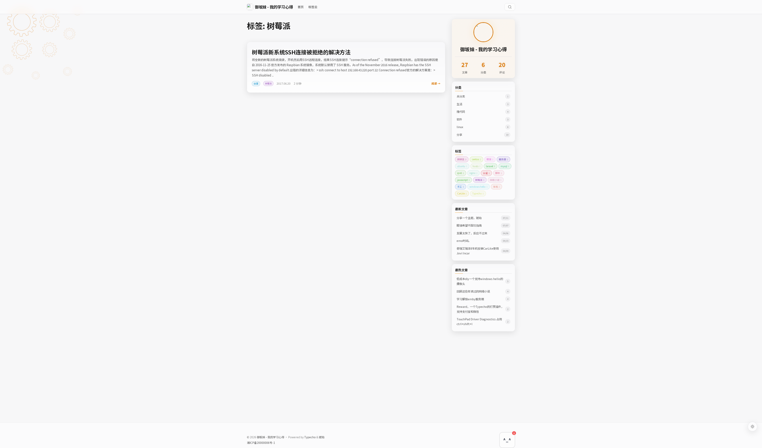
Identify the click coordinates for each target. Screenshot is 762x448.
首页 (301, 7)
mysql (505, 166)
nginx (473, 173)
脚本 (498, 173)
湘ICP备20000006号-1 (261, 443)
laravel (490, 166)
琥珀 (321, 437)
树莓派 (479, 180)
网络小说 (495, 180)
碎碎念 (461, 159)
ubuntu (462, 166)
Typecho (478, 193)
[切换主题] (752, 426)
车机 (496, 186)
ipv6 (460, 173)
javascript (463, 180)
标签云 (312, 7)
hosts (476, 166)
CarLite (462, 193)
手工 (460, 186)
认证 (486, 173)
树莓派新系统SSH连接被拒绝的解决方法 (301, 52)
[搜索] (509, 7)
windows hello (479, 186)
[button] (507, 440)
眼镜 (490, 159)
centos (476, 159)
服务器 (503, 159)
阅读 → (435, 83)
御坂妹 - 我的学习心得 (270, 437)
